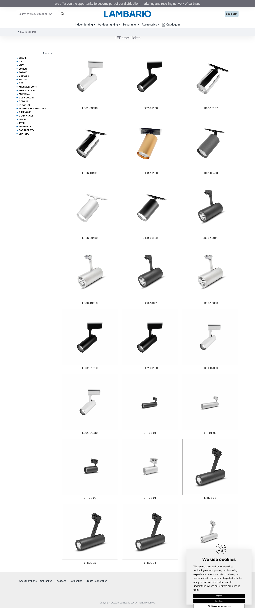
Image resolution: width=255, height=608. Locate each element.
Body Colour (26, 97)
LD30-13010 (89, 303)
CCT (21, 83)
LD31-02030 (210, 367)
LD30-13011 (210, 237)
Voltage (24, 76)
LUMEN (23, 69)
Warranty (25, 126)
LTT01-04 (150, 432)
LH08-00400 (89, 237)
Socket (23, 79)
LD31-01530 (89, 432)
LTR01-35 (90, 562)
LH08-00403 (210, 172)
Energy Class (27, 90)
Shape (22, 58)
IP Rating (24, 105)
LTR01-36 (210, 497)
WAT (21, 65)
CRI (21, 61)
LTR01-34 (150, 562)
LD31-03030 (89, 108)
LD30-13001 (150, 303)
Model (23, 119)
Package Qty (26, 130)
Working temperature (32, 108)
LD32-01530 (150, 108)
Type (21, 123)
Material (24, 94)
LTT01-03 (210, 432)
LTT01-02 (90, 497)
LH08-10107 (210, 108)
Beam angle (26, 115)
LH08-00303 (150, 237)
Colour (23, 101)
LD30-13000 (210, 303)
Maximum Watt (28, 87)
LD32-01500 (150, 367)
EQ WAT (23, 72)
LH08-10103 (89, 172)
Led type (24, 133)
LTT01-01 (150, 497)
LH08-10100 (150, 172)
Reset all (48, 53)
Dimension (25, 112)
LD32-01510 (89, 367)
